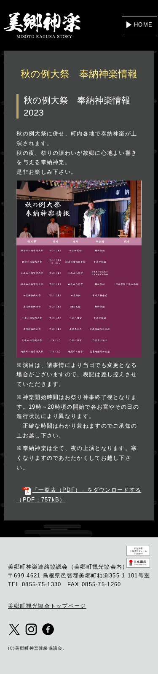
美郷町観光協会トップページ (47, 606)
